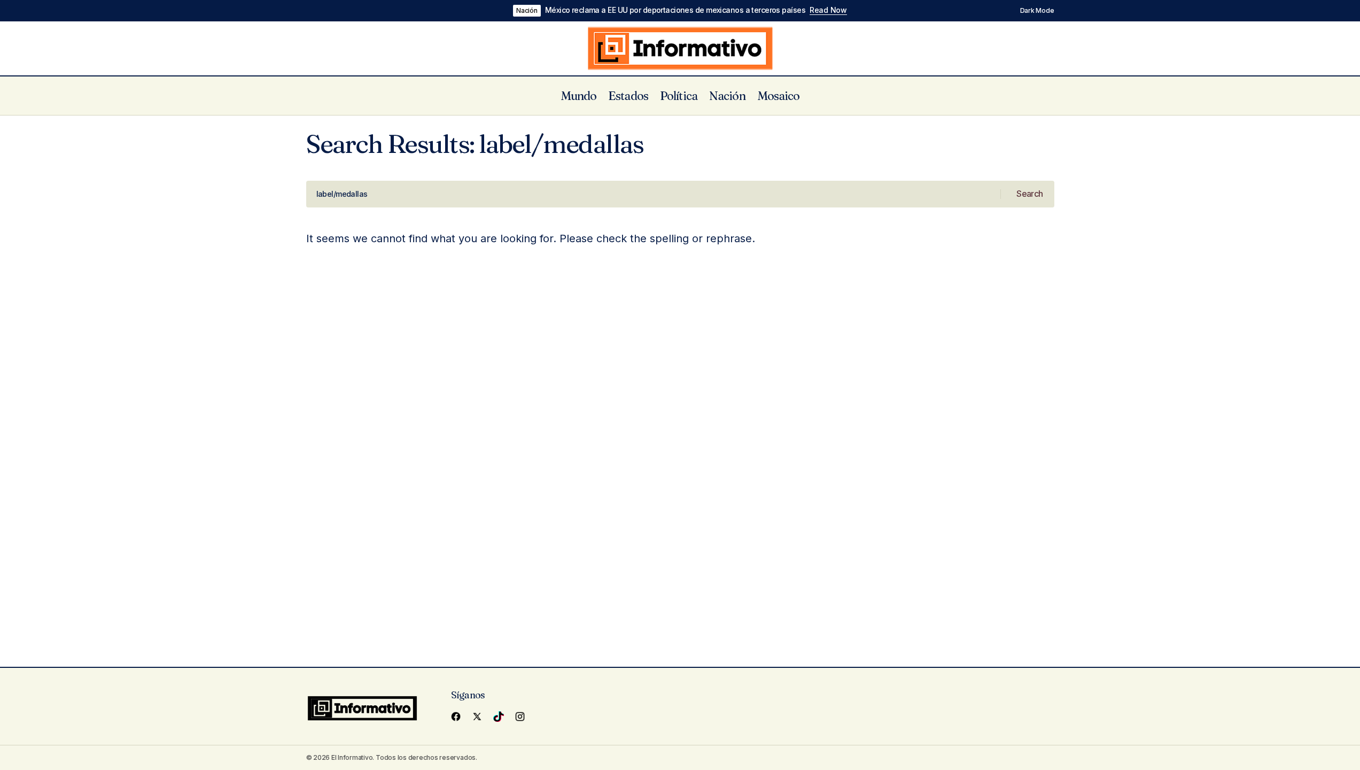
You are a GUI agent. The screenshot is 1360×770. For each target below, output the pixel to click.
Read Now (828, 10)
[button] (1031, 10)
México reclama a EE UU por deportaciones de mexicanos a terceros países (675, 10)
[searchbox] (653, 194)
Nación (527, 10)
